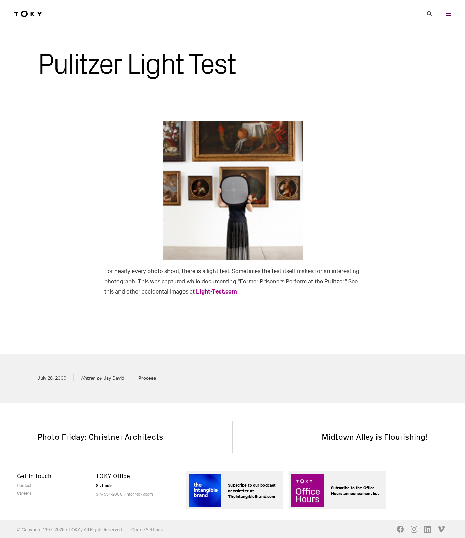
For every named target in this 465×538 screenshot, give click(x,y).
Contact (24, 485)
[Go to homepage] (28, 13)
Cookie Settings (147, 529)
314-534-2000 (109, 494)
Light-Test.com (216, 291)
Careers (24, 493)
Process (147, 377)
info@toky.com (139, 494)
